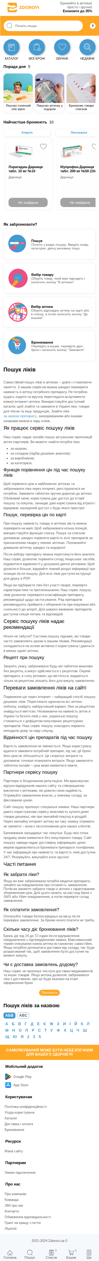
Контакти (12, 1211)
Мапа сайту (14, 1151)
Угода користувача (19, 1112)
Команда (11, 1200)
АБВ (9, 1015)
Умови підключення (20, 1172)
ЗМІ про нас (14, 1205)
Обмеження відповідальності (28, 1217)
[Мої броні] (37, 47)
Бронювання (14, 1130)
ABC (23, 1015)
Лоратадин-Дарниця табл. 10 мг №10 (26, 169)
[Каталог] (11, 47)
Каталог (11, 1118)
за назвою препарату (20, 416)
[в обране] (43, 146)
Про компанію (15, 1194)
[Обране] (62, 47)
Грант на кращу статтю (23, 1223)
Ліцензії (11, 1228)
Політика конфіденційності (26, 1107)
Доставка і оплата (19, 1124)
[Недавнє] (87, 47)
